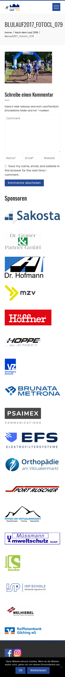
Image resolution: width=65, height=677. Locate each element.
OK (20, 670)
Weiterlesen (38, 670)
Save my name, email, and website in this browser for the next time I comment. (32, 170)
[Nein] (61, 667)
